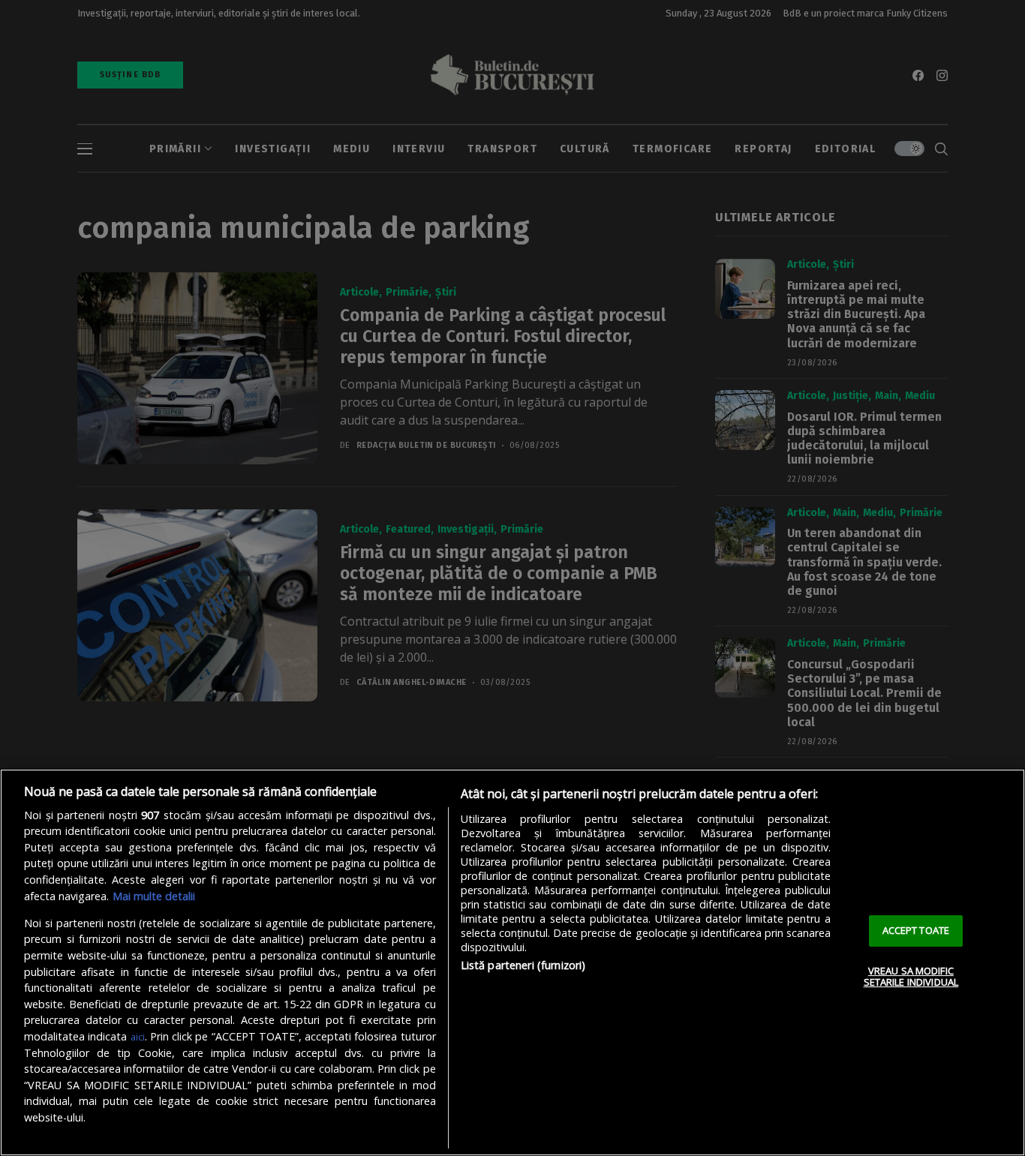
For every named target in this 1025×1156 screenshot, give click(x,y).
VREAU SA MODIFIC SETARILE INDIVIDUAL (911, 976)
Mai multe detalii (154, 896)
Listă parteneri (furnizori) (523, 965)
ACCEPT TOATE (916, 930)
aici (138, 1036)
